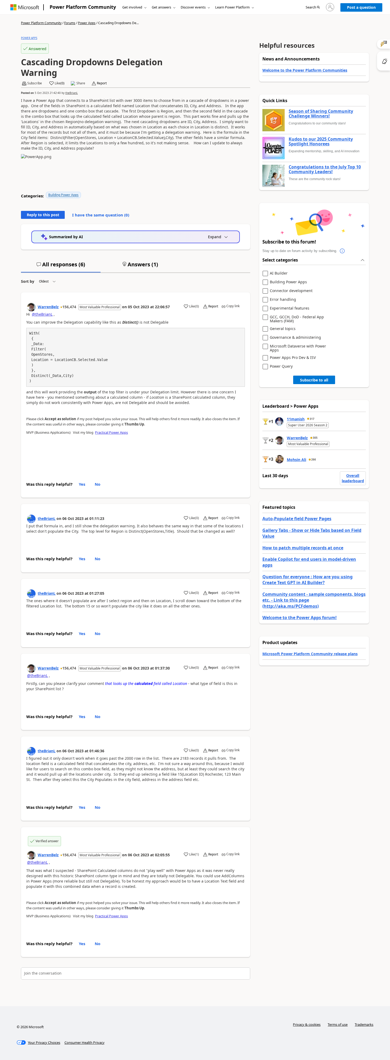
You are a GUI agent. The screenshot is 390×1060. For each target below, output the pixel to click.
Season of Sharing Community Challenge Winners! (321, 113)
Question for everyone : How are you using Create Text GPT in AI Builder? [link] (307, 579)
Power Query (281, 366)
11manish (296, 419)
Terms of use (338, 1024)
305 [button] (315, 438)
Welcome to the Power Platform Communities (304, 70)
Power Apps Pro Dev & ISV (293, 357)
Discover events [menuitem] (193, 7)
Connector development (291, 291)
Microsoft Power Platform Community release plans (310, 653)
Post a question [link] (361, 7)
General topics (283, 329)
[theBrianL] (31, 519)
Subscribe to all (314, 380)
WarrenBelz (48, 306)
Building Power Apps (63, 195)
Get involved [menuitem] (132, 7)
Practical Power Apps (111, 432)
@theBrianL (42, 314)
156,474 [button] (69, 306)
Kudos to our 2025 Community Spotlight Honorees (321, 141)
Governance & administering (295, 337)
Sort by (27, 281)
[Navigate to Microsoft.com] (24, 7)
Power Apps (87, 23)
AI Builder (279, 273)
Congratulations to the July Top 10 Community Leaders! (325, 169)
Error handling (283, 299)
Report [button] (102, 83)
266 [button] (313, 459)
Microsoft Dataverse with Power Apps (298, 348)
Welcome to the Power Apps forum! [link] (299, 617)
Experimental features (289, 308)
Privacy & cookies (306, 1024)
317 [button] (312, 419)
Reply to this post (43, 214)
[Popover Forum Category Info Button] (342, 251)
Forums (69, 23)
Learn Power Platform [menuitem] (232, 7)
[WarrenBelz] (31, 307)
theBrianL (71, 93)
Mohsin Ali (296, 459)
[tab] (61, 266)
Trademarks (364, 1024)
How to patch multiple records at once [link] (302, 548)
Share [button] (80, 83)
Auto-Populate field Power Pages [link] (296, 519)
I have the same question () (100, 215)
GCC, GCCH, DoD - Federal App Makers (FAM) (297, 319)
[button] (312, 7)
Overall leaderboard (353, 478)
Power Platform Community (83, 7)
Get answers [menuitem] (161, 7)
